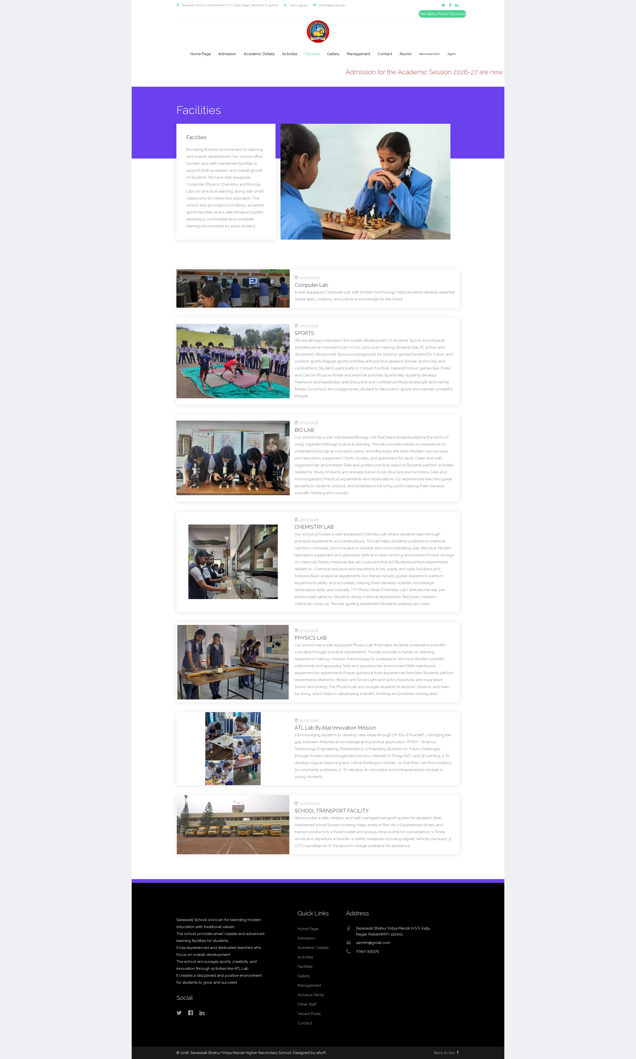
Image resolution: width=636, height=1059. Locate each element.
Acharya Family (311, 995)
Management (358, 54)
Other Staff (307, 1004)
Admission (227, 54)
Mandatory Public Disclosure (443, 14)
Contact (385, 54)
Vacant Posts (309, 1014)
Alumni (405, 54)
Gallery (333, 54)
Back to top (445, 1053)
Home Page (200, 54)
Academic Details (259, 54)
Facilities (312, 54)
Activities (289, 54)
